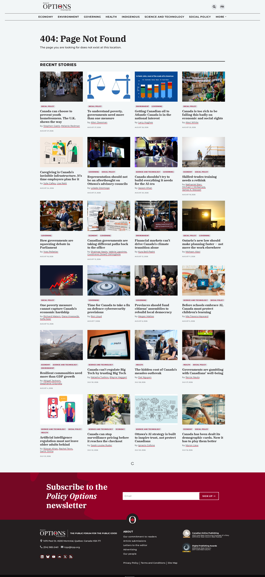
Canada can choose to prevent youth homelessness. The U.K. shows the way (58, 116)
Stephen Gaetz (51, 126)
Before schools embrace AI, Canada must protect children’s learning (202, 308)
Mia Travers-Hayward (197, 316)
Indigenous (131, 16)
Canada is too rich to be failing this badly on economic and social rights (202, 114)
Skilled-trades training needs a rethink (199, 178)
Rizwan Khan (50, 448)
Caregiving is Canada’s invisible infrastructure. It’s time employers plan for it (61, 175)
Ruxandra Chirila (191, 512)
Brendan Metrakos (208, 515)
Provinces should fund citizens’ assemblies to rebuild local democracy (153, 308)
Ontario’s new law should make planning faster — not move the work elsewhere (202, 244)
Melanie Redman (70, 126)
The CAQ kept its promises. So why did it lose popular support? (60, 505)
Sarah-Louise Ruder (101, 445)
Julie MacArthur (119, 516)
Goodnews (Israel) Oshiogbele (104, 254)
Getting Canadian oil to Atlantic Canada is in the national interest (153, 114)
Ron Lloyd (96, 316)
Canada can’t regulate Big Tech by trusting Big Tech (106, 371)
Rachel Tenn (66, 448)
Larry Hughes (145, 122)
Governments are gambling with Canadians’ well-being (202, 371)
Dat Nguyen (145, 377)
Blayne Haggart (118, 377)
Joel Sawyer (167, 517)
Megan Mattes (146, 316)
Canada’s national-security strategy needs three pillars (202, 504)
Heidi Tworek (157, 519)
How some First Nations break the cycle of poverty (154, 572)
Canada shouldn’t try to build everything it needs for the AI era (154, 180)
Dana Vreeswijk (70, 316)
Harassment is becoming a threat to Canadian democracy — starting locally (155, 507)
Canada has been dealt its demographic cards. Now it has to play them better (202, 437)
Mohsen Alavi (193, 251)
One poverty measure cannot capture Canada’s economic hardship (58, 308)
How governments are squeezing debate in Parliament (56, 244)
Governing (92, 16)
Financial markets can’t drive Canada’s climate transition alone (152, 244)
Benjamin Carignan (51, 516)
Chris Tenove (142, 519)
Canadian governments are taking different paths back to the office (107, 244)
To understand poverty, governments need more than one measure (105, 114)
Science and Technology (164, 16)
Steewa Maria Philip (149, 517)
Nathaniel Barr (194, 184)
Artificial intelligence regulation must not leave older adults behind (59, 440)
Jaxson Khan (145, 188)
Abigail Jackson (52, 380)
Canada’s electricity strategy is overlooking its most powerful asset (108, 505)
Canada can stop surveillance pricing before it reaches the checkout (108, 437)
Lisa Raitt (62, 183)
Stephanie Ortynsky (51, 383)
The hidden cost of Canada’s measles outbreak (156, 371)
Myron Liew (192, 445)
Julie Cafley (49, 183)
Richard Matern (52, 316)
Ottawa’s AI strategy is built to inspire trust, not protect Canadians (155, 437)
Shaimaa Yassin (99, 251)
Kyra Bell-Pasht (146, 251)
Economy (45, 16)
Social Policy (200, 16)
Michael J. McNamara (193, 187)
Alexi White (192, 122)
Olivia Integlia (189, 515)
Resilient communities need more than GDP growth (61, 374)
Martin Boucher (99, 513)
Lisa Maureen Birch (54, 513)
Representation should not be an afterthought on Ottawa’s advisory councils (107, 180)
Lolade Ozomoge (100, 188)
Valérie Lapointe (118, 251)
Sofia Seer (45, 319)
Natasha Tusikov (100, 377)
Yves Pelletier (50, 251)
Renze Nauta (193, 377)
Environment (68, 16)
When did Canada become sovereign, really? (201, 572)
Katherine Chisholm (212, 512)
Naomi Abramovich (196, 510)
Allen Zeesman (99, 122)
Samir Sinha (46, 451)
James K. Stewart (191, 190)
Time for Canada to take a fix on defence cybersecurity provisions (108, 308)
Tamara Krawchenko (98, 516)
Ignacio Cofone (146, 445)
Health (111, 16)
